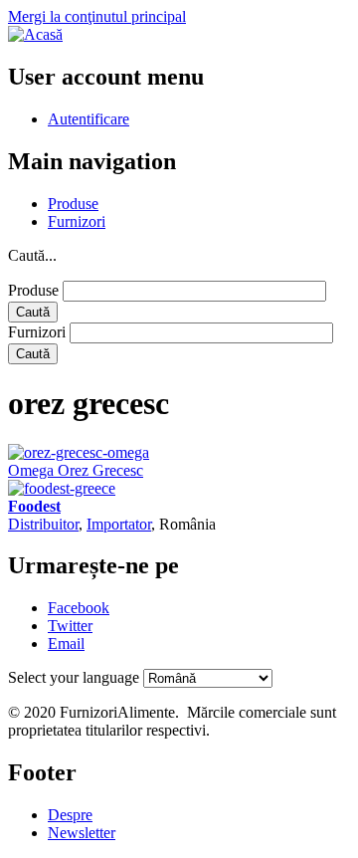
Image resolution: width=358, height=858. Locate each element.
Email (66, 643)
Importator (119, 524)
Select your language (73, 677)
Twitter (70, 625)
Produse (73, 203)
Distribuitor (43, 524)
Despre (70, 814)
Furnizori (76, 221)
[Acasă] (35, 34)
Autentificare (88, 118)
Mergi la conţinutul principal (97, 16)
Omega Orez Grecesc (75, 470)
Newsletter (81, 832)
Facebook (78, 607)
